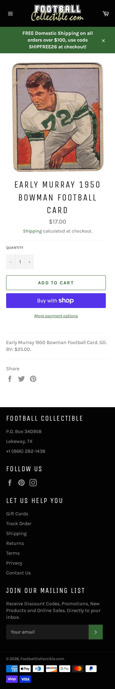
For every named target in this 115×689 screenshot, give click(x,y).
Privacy (14, 563)
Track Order (18, 523)
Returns (15, 543)
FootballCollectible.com (42, 658)
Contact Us (18, 573)
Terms (13, 553)
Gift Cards (17, 514)
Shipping (32, 231)
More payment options (56, 315)
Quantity (14, 247)
